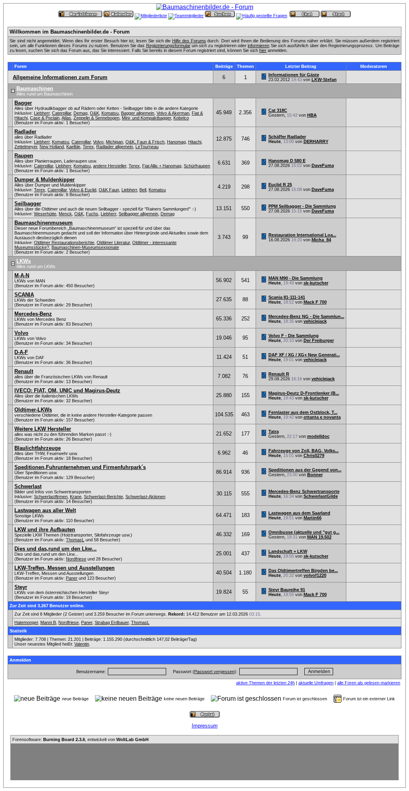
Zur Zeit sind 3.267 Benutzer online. (47, 605)
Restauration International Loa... (302, 235)
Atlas (66, 117)
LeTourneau (147, 146)
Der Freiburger (319, 340)
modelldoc (318, 436)
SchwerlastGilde (321, 496)
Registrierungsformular (168, 45)
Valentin (81, 644)
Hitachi (194, 141)
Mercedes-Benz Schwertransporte (304, 491)
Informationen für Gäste (293, 74)
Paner (71, 578)
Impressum (205, 726)
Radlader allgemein (114, 146)
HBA (312, 115)
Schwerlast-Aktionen (145, 496)
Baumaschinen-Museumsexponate (85, 247)
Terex (88, 146)
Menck (65, 213)
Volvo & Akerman (173, 113)
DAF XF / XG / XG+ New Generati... (304, 354)
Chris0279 (314, 455)
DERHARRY (316, 141)
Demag (80, 113)
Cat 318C (277, 110)
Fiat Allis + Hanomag (161, 165)
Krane (75, 496)
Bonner (315, 474)
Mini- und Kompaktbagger (146, 117)
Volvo (98, 141)
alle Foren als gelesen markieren (368, 682)
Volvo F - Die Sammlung (293, 335)
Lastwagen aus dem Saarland (299, 513)
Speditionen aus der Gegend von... (304, 469)
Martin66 (313, 517)
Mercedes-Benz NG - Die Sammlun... (306, 316)
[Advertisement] (204, 762)
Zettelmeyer (25, 146)
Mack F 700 (315, 302)
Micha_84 (321, 239)
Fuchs (92, 213)
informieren (258, 45)
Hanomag (176, 141)
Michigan (114, 141)
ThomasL (75, 539)
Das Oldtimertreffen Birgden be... (303, 570)
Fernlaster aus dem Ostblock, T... (303, 412)
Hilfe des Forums (189, 40)
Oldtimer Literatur (113, 242)
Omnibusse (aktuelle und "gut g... (304, 532)
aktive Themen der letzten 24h (265, 682)
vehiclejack (315, 321)
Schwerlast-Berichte (103, 496)
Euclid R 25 (280, 184)
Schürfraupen (197, 165)
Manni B (48, 622)
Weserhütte (45, 213)
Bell (142, 189)
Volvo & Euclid (82, 189)
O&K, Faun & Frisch (145, 141)
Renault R (278, 374)
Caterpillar (61, 113)
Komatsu (110, 113)
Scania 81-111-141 (286, 297)
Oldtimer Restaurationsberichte (64, 242)
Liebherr (42, 113)
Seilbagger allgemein (138, 213)
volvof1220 (315, 575)
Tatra (273, 431)
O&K (94, 113)
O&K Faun (109, 189)
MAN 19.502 (319, 537)
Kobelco (181, 117)
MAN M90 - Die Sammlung (295, 278)
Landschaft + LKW (287, 551)
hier (262, 50)
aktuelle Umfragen (316, 682)
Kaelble (73, 146)
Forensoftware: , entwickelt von (80, 739)
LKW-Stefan (324, 79)
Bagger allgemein (137, 113)
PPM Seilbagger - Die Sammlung (302, 206)
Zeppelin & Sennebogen (96, 117)
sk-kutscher (316, 282)
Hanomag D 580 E (287, 160)
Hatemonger (26, 622)
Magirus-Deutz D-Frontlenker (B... (303, 393)
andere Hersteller (109, 165)
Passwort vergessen (214, 671)
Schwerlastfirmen (51, 496)
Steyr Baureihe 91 (286, 589)
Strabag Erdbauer (112, 622)
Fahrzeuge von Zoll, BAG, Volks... (303, 450)
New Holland (52, 146)
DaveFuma (323, 165)
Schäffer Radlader (287, 136)
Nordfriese (76, 558)
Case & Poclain (45, 117)
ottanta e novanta (322, 417)
